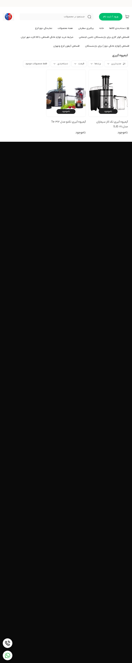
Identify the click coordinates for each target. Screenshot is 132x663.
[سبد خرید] (127, 17)
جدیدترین (116, 63)
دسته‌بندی (62, 63)
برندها (98, 63)
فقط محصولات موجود (36, 63)
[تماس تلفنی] (7, 643)
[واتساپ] (7, 655)
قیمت (81, 63)
